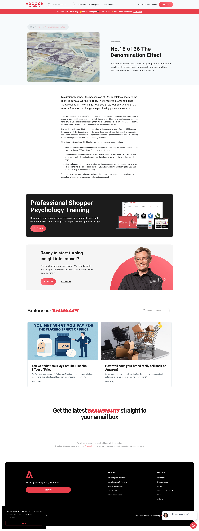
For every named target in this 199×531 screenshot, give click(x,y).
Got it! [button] (24, 523)
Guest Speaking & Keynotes (117, 482)
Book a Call (161, 486)
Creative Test (112, 491)
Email (159, 495)
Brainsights (161, 478)
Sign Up (48, 490)
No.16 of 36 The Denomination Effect (51, 27)
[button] (82, 4)
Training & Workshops (115, 486)
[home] (34, 4)
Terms (136, 516)
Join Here (137, 12)
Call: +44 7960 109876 (165, 491)
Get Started (38, 228)
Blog (32, 27)
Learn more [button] (10, 517)
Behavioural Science (115, 495)
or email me (66, 282)
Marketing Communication (117, 478)
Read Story (36, 381)
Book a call (165, 4)
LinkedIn (160, 499)
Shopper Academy (163, 482)
